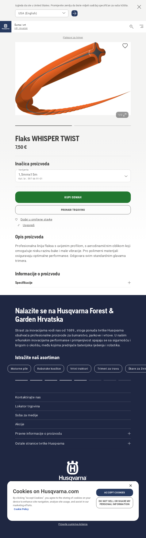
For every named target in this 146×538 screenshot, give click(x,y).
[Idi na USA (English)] (74, 13)
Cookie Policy (21, 509)
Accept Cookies (114, 492)
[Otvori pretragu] (131, 26)
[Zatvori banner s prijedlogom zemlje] (139, 7)
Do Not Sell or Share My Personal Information (114, 503)
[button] (125, 46)
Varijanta (23, 169)
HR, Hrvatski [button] (21, 28)
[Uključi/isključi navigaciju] (141, 26)
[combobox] (73, 176)
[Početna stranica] (5, 26)
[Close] (130, 485)
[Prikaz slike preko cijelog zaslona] (73, 79)
